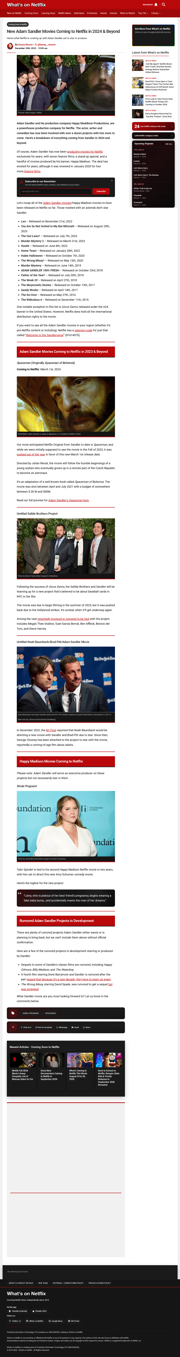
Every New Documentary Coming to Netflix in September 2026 (51, 1075)
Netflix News (64, 13)
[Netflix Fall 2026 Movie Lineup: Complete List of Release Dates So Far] (23, 1060)
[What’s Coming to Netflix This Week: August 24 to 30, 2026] (80, 1060)
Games (113, 13)
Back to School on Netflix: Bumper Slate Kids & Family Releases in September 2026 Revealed (108, 1077)
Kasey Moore (25, 44)
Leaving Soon (48, 13)
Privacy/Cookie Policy (100, 1283)
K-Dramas (92, 13)
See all (168, 144)
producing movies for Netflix (85, 151)
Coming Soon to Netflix (17, 24)
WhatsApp (63, 1027)
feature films (31, 171)
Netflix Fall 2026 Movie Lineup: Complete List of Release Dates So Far (22, 1075)
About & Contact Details (21, 1283)
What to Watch (127, 13)
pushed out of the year (31, 454)
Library (154, 13)
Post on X (27, 1027)
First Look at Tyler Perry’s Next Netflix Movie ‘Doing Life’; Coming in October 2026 (159, 102)
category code (83, 330)
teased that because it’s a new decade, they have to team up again (69, 979)
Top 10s (142, 13)
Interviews (79, 13)
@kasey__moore (46, 44)
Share (87, 1027)
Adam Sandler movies (57, 203)
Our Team (43, 1283)
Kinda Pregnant (31, 1013)
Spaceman (50, 1013)
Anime (103, 13)
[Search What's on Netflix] (163, 4)
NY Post (51, 730)
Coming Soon (31, 13)
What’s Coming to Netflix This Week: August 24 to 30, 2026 (78, 1075)
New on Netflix (14, 13)
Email (76, 1027)
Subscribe (101, 191)
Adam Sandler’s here (68, 500)
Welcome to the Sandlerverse (44, 335)
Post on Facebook (44, 1027)
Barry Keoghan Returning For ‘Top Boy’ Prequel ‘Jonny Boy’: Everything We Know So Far (158, 116)
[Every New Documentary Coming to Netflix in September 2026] (51, 1060)
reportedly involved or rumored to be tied (63, 619)
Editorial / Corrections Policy (68, 1283)
